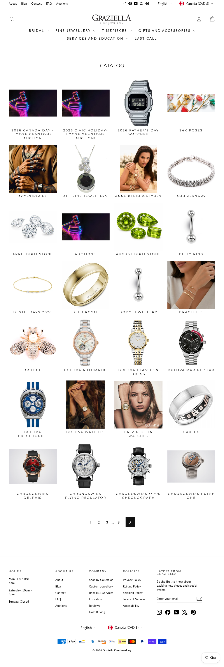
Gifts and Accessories (165, 30)
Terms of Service (134, 599)
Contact (36, 3)
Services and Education (96, 38)
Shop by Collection (101, 580)
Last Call (146, 38)
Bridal (37, 30)
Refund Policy (132, 586)
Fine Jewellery (74, 30)
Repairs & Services (101, 592)
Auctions (62, 3)
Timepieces (115, 30)
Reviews (94, 605)
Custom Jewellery (101, 586)
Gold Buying (97, 612)
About (13, 3)
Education (95, 599)
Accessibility (131, 605)
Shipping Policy (133, 592)
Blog (24, 3)
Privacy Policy (132, 580)
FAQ (49, 3)
